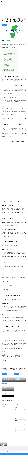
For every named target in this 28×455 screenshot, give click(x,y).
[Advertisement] (14, 8)
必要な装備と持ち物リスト (7, 65)
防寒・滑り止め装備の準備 (7, 58)
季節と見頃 (4, 383)
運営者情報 (8, 451)
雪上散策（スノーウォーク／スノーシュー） (9, 69)
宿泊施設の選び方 (5, 64)
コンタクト (19, 451)
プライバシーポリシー (14, 451)
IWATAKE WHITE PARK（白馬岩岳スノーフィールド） (10, 53)
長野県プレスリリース (5, 404)
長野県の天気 (3, 406)
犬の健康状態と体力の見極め (7, 59)
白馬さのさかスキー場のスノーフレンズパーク (9, 54)
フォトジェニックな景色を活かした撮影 (8, 70)
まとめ (3, 71)
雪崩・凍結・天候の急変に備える (7, 60)
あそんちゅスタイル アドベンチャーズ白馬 (9, 55)
